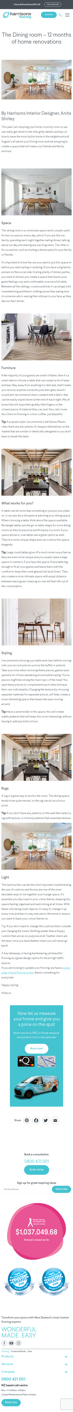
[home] (17, 15)
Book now (49, 14)
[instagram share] (18, 1343)
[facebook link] (4, 1343)
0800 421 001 (13, 1379)
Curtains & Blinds (18, 1351)
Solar (30, 1351)
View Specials (53, 4)
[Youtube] (11, 1343)
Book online (37, 1170)
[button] (66, 15)
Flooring (5, 1351)
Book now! (36, 1048)
